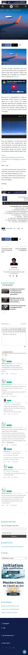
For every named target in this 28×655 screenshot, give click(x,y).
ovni (14, 228)
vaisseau (4, 230)
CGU (4, 628)
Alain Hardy (15, 471)
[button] (2, 6)
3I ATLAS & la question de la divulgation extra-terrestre (18, 307)
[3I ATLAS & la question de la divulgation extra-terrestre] (5, 307)
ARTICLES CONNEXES (9, 283)
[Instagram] (10, 276)
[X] (10, 647)
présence (16, 76)
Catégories (7, 10)
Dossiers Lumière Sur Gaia (7, 26)
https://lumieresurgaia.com (14, 269)
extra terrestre (9, 228)
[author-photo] (14, 265)
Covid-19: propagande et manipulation (20, 249)
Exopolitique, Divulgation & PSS (19, 26)
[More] (20, 45)
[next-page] (5, 313)
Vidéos (3, 27)
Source (4, 155)
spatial (18, 228)
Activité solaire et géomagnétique (10, 609)
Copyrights (6, 623)
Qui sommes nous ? (8, 635)
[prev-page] (3, 313)
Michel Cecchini (16, 404)
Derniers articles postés (20, 24)
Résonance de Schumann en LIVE (10, 606)
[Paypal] (14, 276)
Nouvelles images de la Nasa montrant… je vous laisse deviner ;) (17, 300)
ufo (22, 228)
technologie (21, 147)
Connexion (23, 323)
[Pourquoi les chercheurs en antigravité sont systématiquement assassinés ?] (5, 291)
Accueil (2, 10)
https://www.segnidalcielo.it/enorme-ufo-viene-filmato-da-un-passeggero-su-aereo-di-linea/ (14, 159)
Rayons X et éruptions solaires (9, 612)
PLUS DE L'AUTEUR (7, 285)
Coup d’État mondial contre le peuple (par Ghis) (7, 250)
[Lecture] (4, 203)
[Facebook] (3, 647)
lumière (4, 109)
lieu (10, 97)
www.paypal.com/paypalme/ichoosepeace (12, 546)
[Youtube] (17, 276)
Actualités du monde (16, 10)
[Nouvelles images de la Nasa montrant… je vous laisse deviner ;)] (5, 300)
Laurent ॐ (14, 267)
